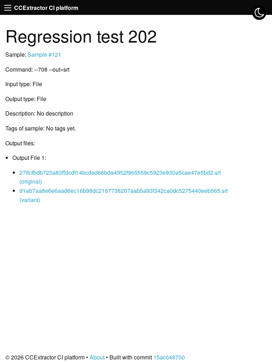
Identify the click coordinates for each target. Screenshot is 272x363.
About (97, 357)
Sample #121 (44, 54)
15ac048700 (169, 357)
